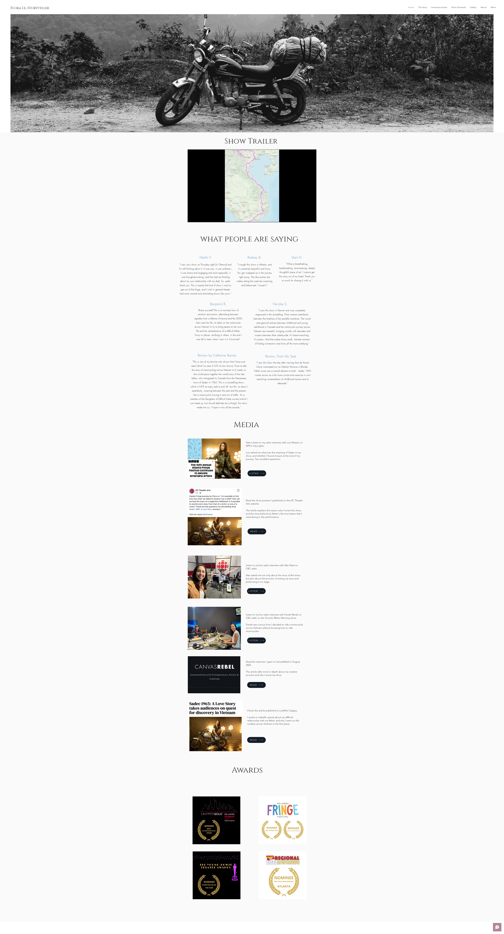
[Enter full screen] (312, 218)
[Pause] (191, 218)
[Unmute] (195, 218)
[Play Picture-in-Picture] (308, 218)
